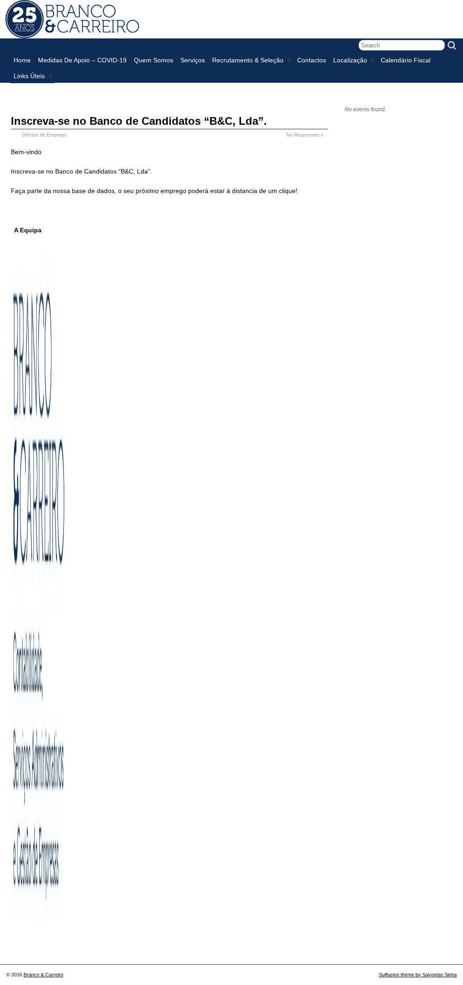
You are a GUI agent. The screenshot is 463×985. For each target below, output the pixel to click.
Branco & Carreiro (43, 974)
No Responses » (304, 134)
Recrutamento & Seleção (247, 60)
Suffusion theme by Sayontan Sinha (418, 974)
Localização (350, 60)
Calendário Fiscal (405, 60)
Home (22, 60)
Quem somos (153, 60)
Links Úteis (29, 76)
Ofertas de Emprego (44, 134)
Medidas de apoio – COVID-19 (82, 60)
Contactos (311, 60)
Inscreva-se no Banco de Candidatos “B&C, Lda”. (139, 121)
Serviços (192, 60)
